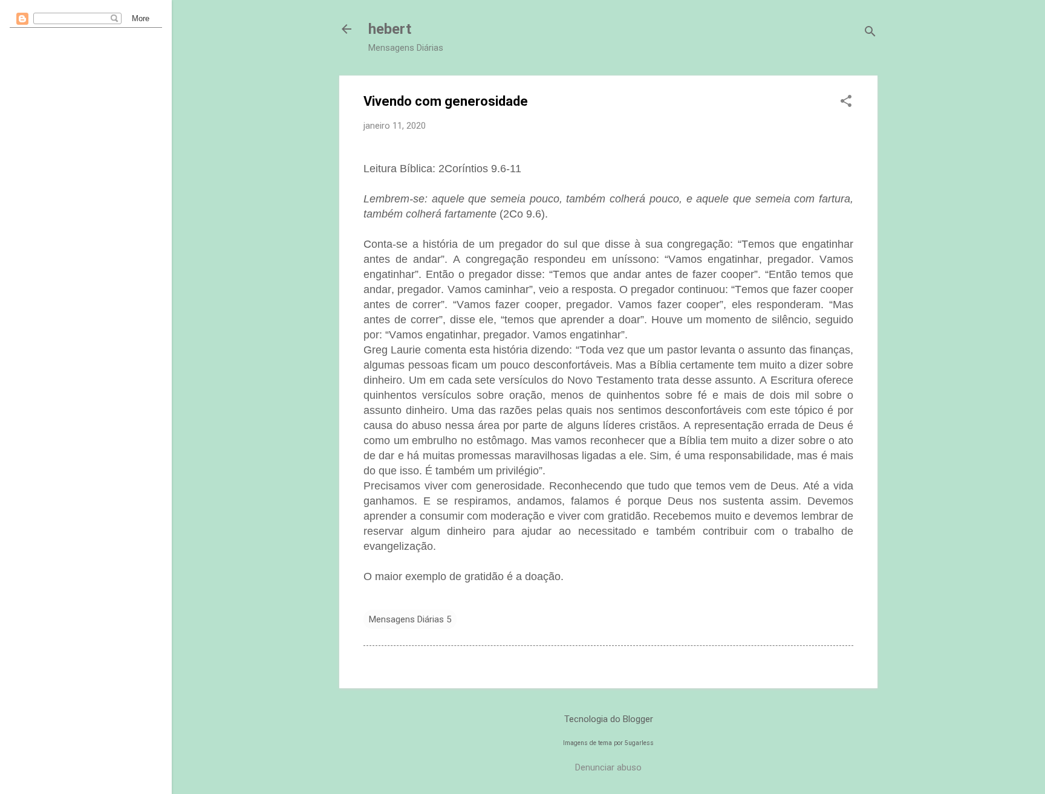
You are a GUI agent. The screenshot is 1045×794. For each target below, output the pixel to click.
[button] (846, 102)
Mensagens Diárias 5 (410, 619)
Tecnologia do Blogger (608, 719)
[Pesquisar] (870, 33)
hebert (389, 29)
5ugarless (639, 743)
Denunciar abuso (608, 767)
